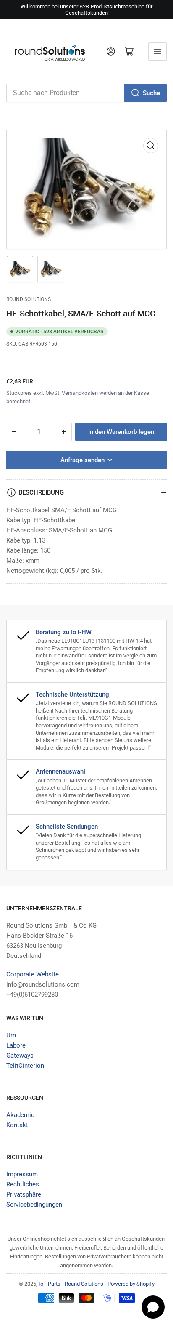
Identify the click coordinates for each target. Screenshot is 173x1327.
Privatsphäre (23, 1194)
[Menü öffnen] (157, 51)
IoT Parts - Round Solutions (71, 1284)
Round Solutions (28, 299)
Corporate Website (32, 974)
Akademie (20, 1115)
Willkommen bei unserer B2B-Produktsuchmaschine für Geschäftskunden (86, 9)
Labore (16, 1045)
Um (11, 1035)
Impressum (22, 1174)
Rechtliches (22, 1184)
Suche (151, 93)
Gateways (20, 1055)
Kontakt (17, 1125)
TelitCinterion (25, 1065)
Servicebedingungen (34, 1204)
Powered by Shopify (131, 1284)
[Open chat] (153, 1307)
